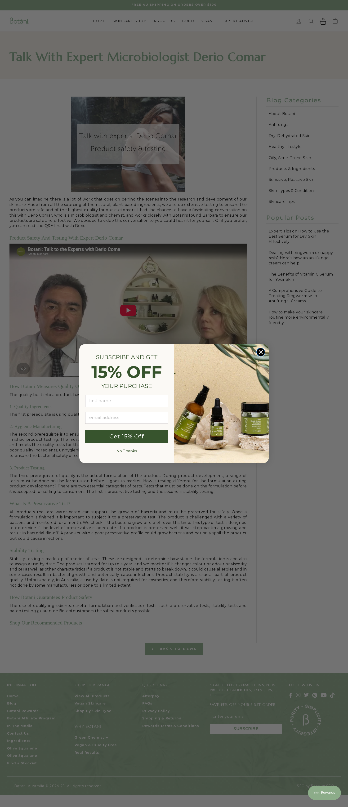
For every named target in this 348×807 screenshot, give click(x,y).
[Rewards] (324, 793)
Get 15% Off (126, 436)
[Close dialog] (261, 352)
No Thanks (126, 451)
